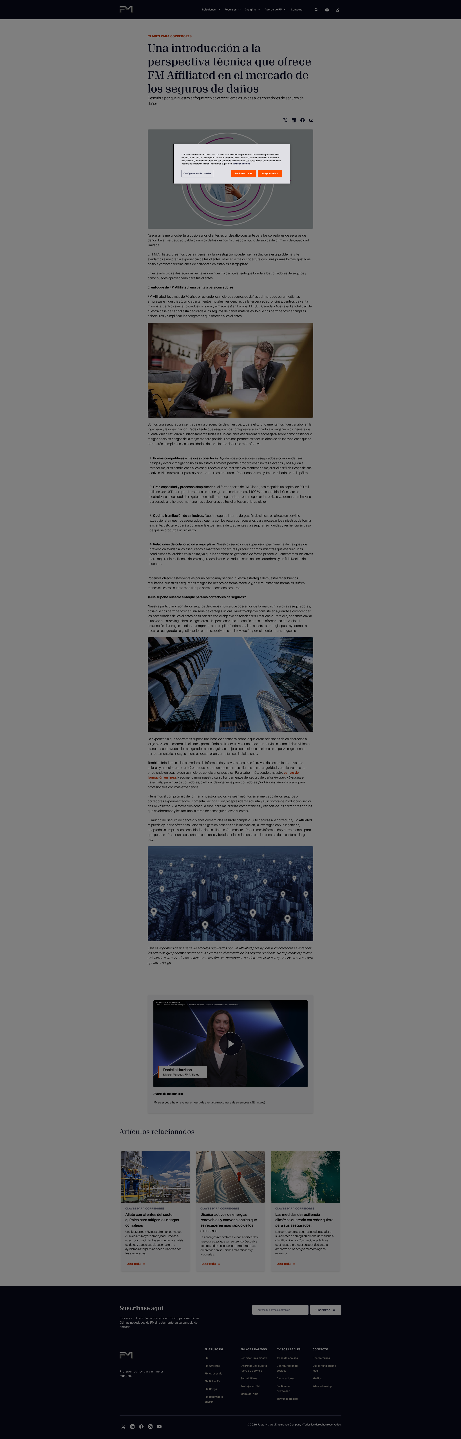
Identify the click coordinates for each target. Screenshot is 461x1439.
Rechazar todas (243, 173)
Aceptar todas (270, 173)
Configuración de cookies (197, 173)
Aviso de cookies (241, 163)
